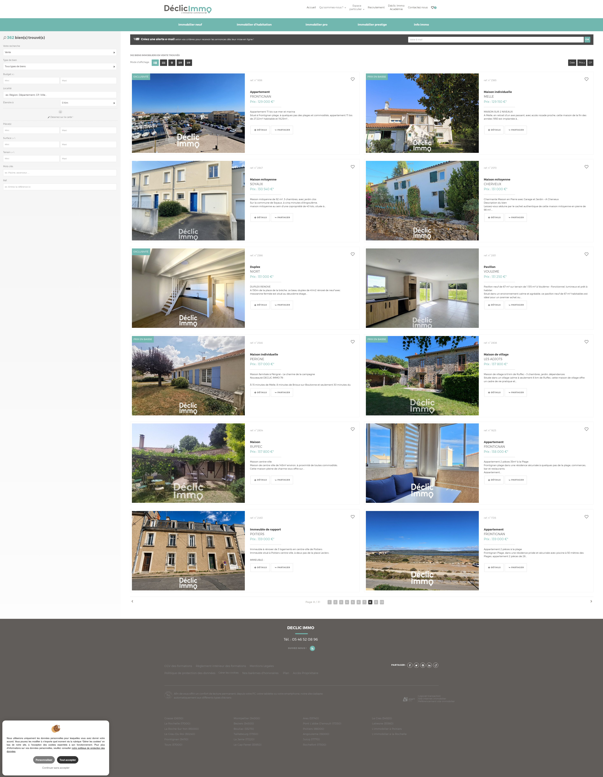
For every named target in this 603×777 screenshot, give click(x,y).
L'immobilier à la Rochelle (389, 734)
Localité (7, 88)
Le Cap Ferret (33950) (247, 744)
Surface (9, 138)
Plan (286, 673)
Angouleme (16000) (316, 734)
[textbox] (59, 94)
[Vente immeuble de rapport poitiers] (188, 550)
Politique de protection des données (189, 673)
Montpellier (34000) (247, 718)
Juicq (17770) (311, 739)
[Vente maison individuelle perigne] (188, 375)
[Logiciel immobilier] (409, 698)
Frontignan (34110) (176, 739)
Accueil (311, 7)
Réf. (5, 180)
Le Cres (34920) (382, 718)
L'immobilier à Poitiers (387, 728)
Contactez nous (418, 7)
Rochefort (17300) (314, 744)
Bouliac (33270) (244, 728)
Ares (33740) (311, 718)
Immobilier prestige (372, 25)
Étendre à (8, 102)
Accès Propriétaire (305, 673)
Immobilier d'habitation (254, 25)
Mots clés (8, 166)
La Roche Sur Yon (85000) (181, 728)
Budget (7, 74)
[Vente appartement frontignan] (188, 113)
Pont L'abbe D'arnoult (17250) (322, 723)
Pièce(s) (7, 124)
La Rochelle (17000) (177, 723)
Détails (262, 130)
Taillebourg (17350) (246, 734)
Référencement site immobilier (436, 701)
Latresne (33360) (382, 723)
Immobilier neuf (190, 25)
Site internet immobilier (432, 698)
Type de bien (10, 60)
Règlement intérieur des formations (221, 666)
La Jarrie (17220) (244, 739)
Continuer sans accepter (55, 767)
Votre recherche (11, 46)
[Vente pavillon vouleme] (422, 288)
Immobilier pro (316, 25)
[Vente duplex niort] (188, 288)
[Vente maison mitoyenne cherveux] (422, 200)
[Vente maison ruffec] (188, 463)
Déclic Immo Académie (396, 7)
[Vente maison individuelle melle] (422, 113)
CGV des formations (178, 666)
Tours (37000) (173, 744)
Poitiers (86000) (313, 728)
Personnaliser (44, 760)
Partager (283, 130)
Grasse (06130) (173, 718)
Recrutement (376, 7)
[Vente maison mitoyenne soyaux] (188, 200)
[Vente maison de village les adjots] (422, 375)
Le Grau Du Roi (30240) (179, 734)
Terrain (9, 152)
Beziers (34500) (244, 723)
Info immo (421, 25)
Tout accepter (68, 760)
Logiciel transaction (429, 695)
